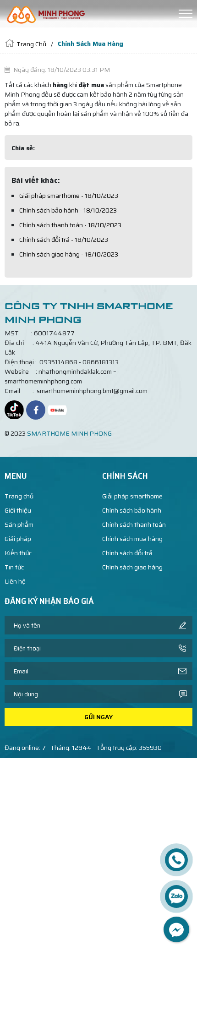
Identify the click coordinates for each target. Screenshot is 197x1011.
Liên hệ (15, 581)
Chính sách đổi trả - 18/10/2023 (63, 240)
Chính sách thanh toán (134, 525)
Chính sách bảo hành (131, 510)
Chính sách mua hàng (132, 539)
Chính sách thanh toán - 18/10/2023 (70, 225)
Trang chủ (19, 496)
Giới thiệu (18, 510)
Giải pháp (18, 539)
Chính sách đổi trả (127, 553)
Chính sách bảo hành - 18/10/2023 (68, 210)
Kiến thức (18, 553)
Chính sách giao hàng (132, 567)
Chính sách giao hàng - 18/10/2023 (68, 254)
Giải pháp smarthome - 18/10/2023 (68, 196)
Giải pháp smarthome (132, 496)
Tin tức (14, 567)
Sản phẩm (19, 525)
